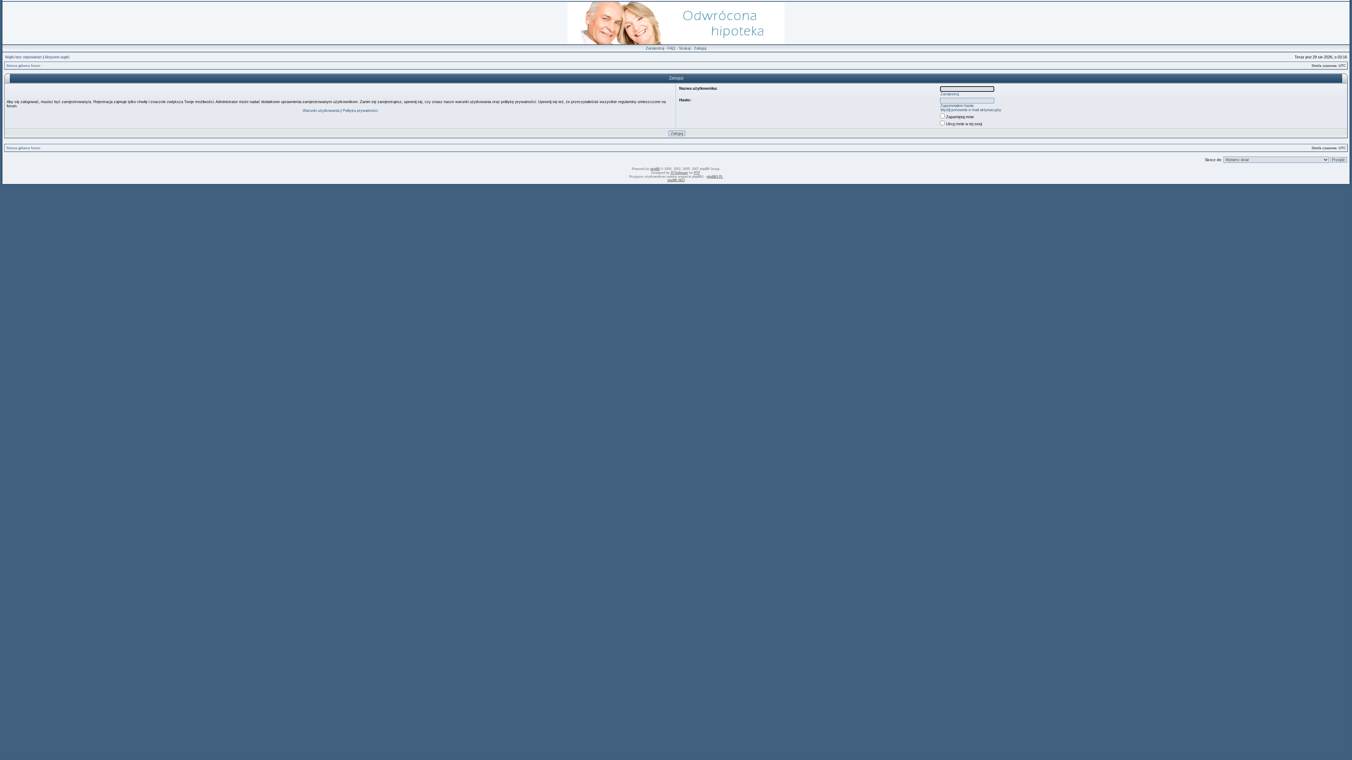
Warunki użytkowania (321, 110)
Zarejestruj (655, 48)
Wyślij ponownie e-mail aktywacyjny (970, 110)
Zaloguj (700, 48)
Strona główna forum (23, 66)
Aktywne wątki (57, 57)
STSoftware (679, 173)
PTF (697, 173)
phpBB (655, 169)
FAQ (671, 48)
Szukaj (684, 48)
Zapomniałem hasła (957, 105)
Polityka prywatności (360, 110)
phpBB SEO (676, 180)
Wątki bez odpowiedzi (23, 57)
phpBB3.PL (715, 176)
